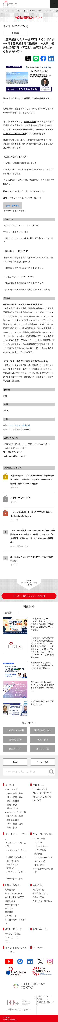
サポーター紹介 (12, 905)
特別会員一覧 (38, 890)
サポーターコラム (15, 879)
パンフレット (11, 916)
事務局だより (13, 864)
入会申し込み (38, 897)
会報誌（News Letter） (17, 857)
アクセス (9, 941)
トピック (38, 842)
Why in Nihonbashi (13, 893)
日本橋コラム (13, 861)
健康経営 (15, 33)
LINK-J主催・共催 (15, 730)
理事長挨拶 (10, 890)
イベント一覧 (42, 749)
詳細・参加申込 (12, 205)
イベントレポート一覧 (15, 812)
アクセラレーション (43, 857)
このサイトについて (43, 996)
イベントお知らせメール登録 (16, 950)
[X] (40, 963)
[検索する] (51, 772)
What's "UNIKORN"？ (42, 793)
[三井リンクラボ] (42, 971)
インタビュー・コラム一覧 (15, 844)
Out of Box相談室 (40, 789)
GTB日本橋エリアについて (15, 921)
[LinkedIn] (30, 963)
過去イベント (15, 749)
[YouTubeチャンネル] (9, 963)
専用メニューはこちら (42, 901)
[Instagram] (50, 963)
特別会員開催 (15, 739)
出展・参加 (42, 739)
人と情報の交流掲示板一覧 (43, 870)
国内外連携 (10, 901)
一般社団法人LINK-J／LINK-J (10, 4)
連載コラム (12, 868)
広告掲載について (42, 999)
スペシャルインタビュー (16, 851)
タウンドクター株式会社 (19, 425)
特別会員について (40, 893)
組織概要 (9, 912)
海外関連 (38, 854)
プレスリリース (41, 846)
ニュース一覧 (39, 838)
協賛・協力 (39, 865)
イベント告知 (40, 861)
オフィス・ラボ (12, 937)
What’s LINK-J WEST (14, 897)
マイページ (38, 947)
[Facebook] (20, 963)
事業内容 (9, 908)
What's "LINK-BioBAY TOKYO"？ (42, 798)
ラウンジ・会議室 (13, 934)
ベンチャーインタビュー (16, 873)
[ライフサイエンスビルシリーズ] (16, 971)
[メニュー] (54, 4)
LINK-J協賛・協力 (42, 730)
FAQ (15, 762)
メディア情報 (40, 850)
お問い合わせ (42, 762)
